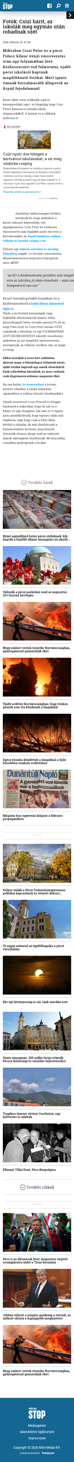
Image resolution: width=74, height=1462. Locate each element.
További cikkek (40, 1187)
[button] (58, 5)
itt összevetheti (33, 384)
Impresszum (37, 1438)
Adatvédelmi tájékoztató (37, 1432)
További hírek (40, 482)
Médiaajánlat (37, 1425)
